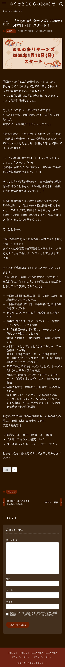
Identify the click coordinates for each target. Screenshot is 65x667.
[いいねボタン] (7, 469)
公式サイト (13, 653)
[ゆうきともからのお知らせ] (32, 4)
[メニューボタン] (4, 4)
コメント (12, 540)
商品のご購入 (38, 653)
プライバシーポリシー (22, 657)
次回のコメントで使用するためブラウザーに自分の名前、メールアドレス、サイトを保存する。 (33, 613)
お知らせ (10, 31)
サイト (9, 602)
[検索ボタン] (61, 4)
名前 (8, 579)
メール (9, 590)
